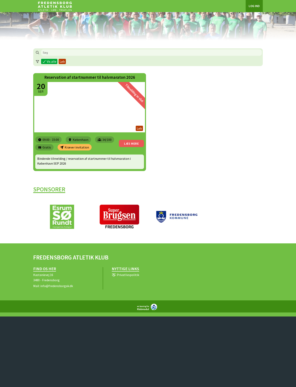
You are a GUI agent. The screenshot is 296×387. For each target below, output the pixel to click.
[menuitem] (54, 6)
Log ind (254, 6)
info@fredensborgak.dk (56, 286)
